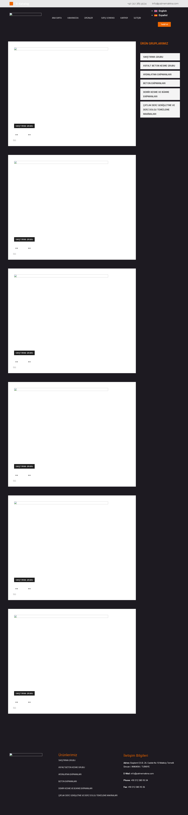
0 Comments (39, 135)
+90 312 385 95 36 (136, 787)
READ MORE (19, 139)
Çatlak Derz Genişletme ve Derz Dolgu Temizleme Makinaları (159, 109)
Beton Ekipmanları (154, 83)
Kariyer (124, 17)
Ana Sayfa (57, 17)
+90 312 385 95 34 (139, 780)
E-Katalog (22, 3)
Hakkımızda (72, 17)
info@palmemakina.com (142, 773)
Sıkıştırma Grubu (24, 125)
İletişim (137, 17)
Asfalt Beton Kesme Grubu (159, 65)
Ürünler (88, 17)
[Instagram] (11, 3)
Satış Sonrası (108, 17)
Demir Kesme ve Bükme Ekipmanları (156, 94)
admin (23, 135)
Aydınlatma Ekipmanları (157, 74)
